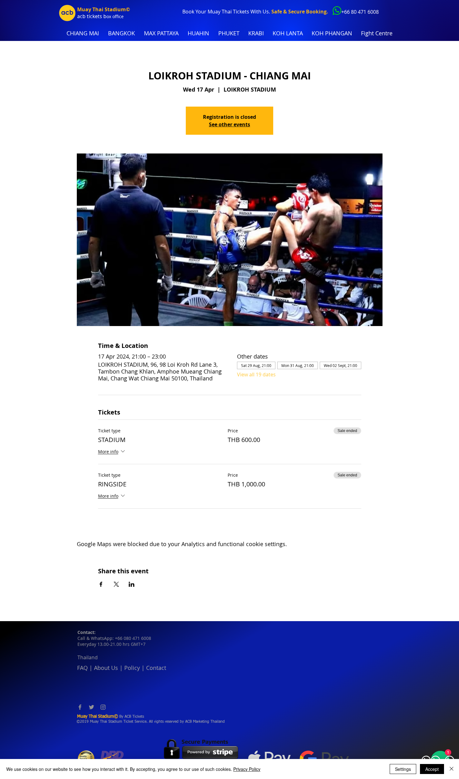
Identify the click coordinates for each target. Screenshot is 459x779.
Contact (156, 667)
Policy (132, 667)
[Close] (451, 769)
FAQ (82, 667)
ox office (115, 16)
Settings (403, 769)
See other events (229, 124)
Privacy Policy (246, 769)
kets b (99, 16)
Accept (432, 769)
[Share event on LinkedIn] (132, 584)
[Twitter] (91, 707)
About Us (106, 667)
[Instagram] (103, 707)
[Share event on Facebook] (101, 584)
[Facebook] (79, 707)
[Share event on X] (116, 584)
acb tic (84, 16)
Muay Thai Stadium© (103, 9)
